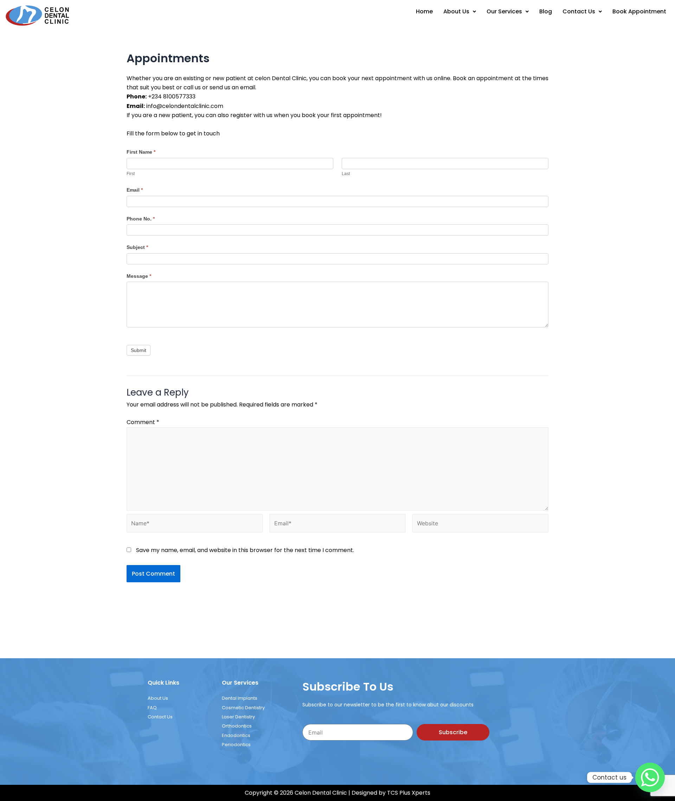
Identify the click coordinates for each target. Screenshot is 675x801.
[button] (459, 12)
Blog (545, 11)
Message (139, 104)
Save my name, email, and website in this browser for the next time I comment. (245, 378)
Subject (137, 75)
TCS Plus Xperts (408, 621)
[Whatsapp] (650, 777)
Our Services (504, 11)
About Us (456, 11)
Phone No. (141, 47)
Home (424, 11)
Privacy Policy (337, 633)
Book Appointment (639, 11)
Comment (143, 250)
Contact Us (578, 11)
